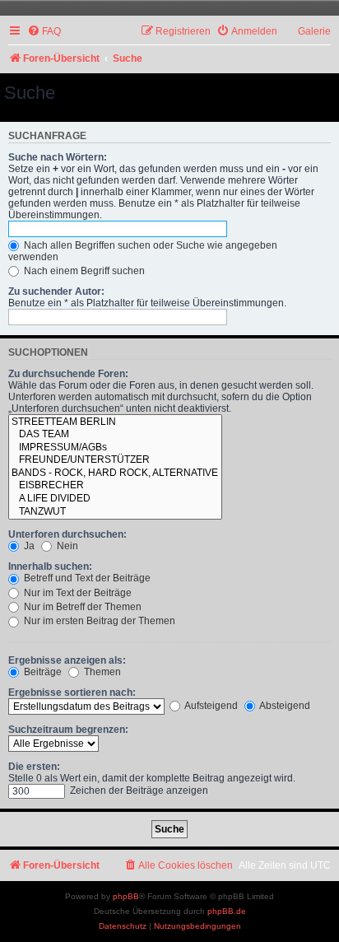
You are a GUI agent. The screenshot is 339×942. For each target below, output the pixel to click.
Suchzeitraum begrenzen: (68, 729)
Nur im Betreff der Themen (81, 607)
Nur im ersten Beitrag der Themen (98, 621)
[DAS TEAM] (115, 434)
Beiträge (41, 672)
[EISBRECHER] (115, 485)
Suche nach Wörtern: (57, 157)
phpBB (126, 896)
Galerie (314, 31)
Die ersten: (34, 766)
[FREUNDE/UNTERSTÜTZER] (115, 460)
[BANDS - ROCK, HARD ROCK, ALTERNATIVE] (115, 473)
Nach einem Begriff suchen (83, 271)
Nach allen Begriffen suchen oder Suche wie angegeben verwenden (142, 251)
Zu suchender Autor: (56, 291)
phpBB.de (226, 911)
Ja (28, 546)
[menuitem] (44, 32)
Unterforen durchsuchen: (67, 534)
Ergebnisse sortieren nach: (72, 692)
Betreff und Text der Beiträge (86, 578)
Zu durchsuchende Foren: (68, 374)
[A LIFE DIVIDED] (115, 499)
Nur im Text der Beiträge (76, 593)
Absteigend (284, 705)
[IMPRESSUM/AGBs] (115, 448)
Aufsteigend (210, 705)
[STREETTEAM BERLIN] (115, 422)
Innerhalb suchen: (50, 566)
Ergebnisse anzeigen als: (67, 660)
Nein (66, 546)
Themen (101, 672)
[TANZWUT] (115, 512)
